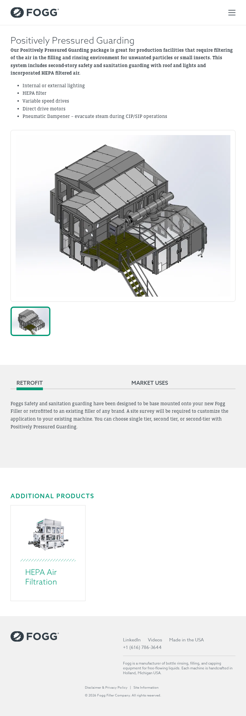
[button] (30, 321)
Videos (155, 640)
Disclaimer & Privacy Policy (106, 687)
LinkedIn (132, 640)
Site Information (146, 687)
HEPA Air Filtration (41, 577)
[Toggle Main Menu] (232, 12)
